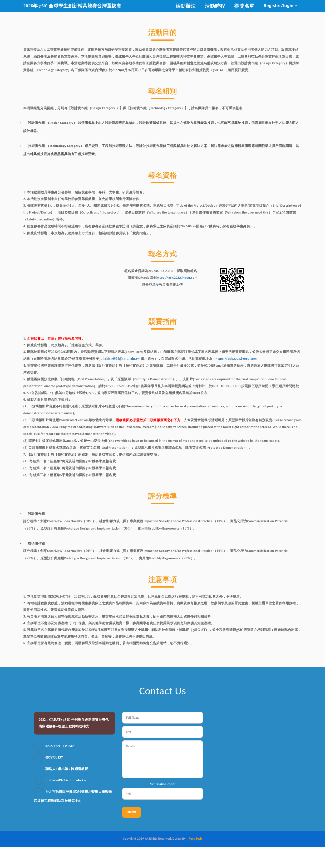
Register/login (279, 5)
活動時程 (215, 6)
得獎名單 (244, 6)
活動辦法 (186, 6)
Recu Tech (195, 838)
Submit (131, 812)
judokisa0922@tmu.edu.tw (119, 358)
